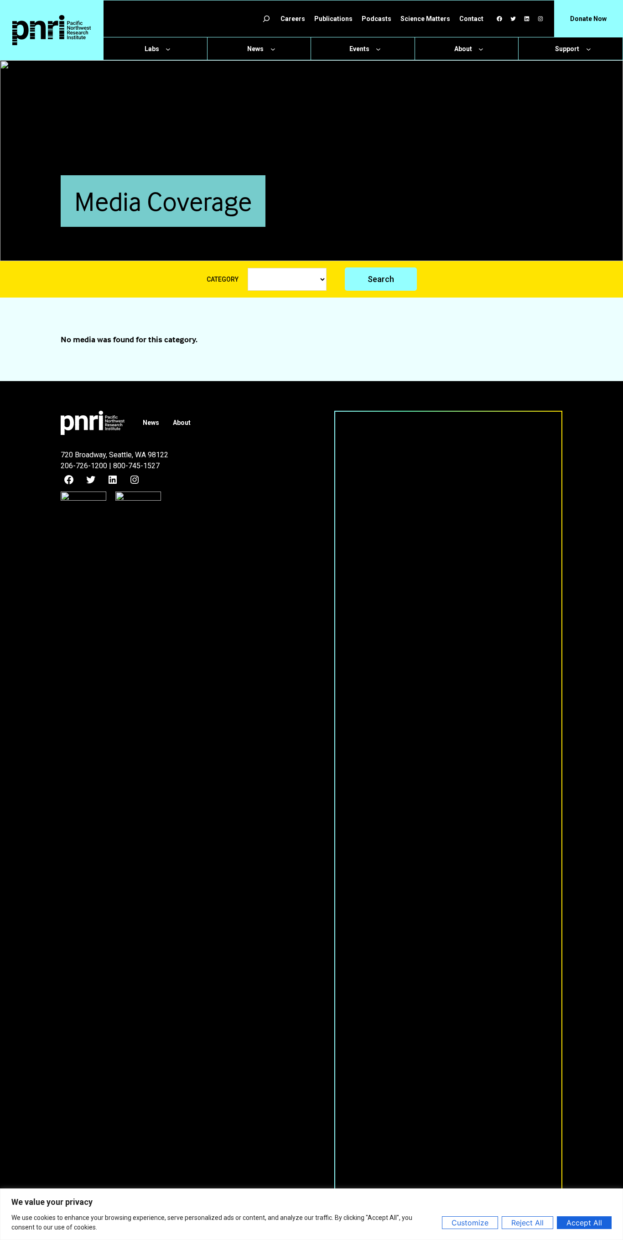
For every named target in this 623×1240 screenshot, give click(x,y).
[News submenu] (272, 49)
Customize (470, 1222)
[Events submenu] (378, 49)
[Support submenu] (588, 49)
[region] (311, 1214)
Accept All (584, 1222)
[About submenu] (480, 49)
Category (223, 279)
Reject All (527, 1222)
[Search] (266, 18)
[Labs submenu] (168, 49)
